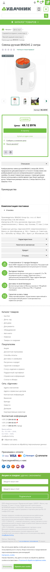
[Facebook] (3, 466)
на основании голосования (28, 541)
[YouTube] (18, 466)
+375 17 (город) (12, 426)
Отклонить (7, 566)
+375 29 (9, 419)
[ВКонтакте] (8, 466)
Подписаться (25, 496)
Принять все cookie (23, 566)
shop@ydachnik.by (8, 535)
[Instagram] (22, 466)
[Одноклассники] (13, 466)
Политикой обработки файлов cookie (32, 560)
